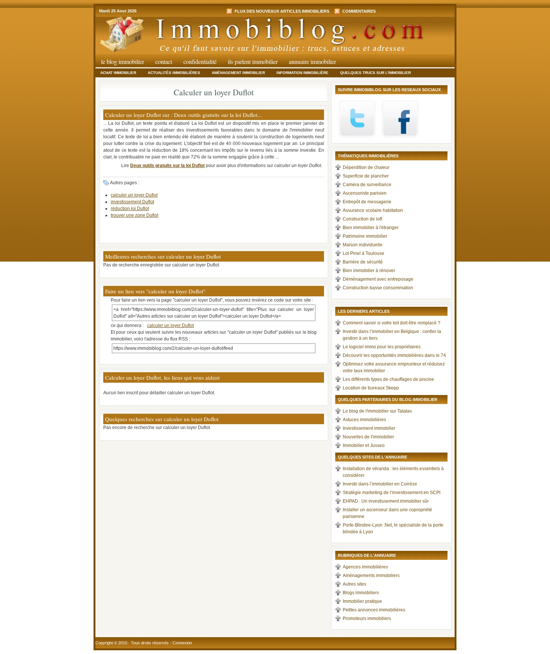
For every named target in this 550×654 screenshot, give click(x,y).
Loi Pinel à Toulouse (363, 253)
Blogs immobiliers (361, 592)
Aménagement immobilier (238, 73)
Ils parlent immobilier (253, 61)
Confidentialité (200, 61)
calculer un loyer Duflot (134, 195)
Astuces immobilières (364, 419)
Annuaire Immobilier (312, 61)
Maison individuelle (362, 244)
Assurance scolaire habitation (373, 210)
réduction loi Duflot (130, 208)
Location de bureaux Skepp (371, 388)
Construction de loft (362, 219)
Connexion (182, 643)
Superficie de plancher (366, 176)
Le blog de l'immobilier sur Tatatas (377, 411)
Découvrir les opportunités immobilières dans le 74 (394, 355)
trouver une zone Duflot (134, 215)
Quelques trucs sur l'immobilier (375, 73)
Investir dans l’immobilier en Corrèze (380, 484)
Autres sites (354, 584)
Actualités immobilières (174, 73)
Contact (163, 61)
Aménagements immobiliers (371, 575)
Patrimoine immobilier (365, 236)
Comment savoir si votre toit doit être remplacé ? (391, 323)
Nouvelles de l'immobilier (368, 436)
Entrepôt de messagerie (367, 201)
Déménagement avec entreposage (378, 279)
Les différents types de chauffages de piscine (388, 379)
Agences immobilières (365, 567)
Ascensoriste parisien (364, 193)
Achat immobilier (118, 73)
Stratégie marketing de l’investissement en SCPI (391, 492)
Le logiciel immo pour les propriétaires (382, 346)
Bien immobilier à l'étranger (370, 227)
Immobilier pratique (362, 601)
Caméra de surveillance (367, 184)
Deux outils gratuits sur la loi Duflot (167, 165)
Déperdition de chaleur (366, 167)
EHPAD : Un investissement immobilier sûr (386, 501)
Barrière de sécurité (363, 262)
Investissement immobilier (369, 428)
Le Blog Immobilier (122, 61)
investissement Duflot (132, 201)
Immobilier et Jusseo (364, 445)
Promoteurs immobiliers (367, 618)
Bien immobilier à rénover (369, 270)
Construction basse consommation (378, 287)
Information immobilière (302, 73)
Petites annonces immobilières (374, 610)
